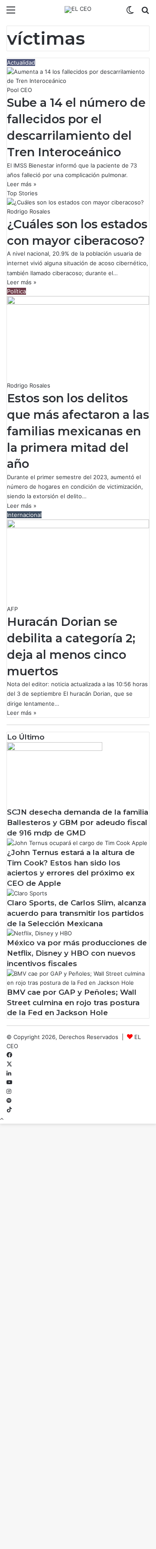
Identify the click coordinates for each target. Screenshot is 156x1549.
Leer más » (21, 184)
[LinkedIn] (8, 1073)
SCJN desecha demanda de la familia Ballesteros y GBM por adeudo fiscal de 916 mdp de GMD (77, 822)
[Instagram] (8, 1091)
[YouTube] (9, 1082)
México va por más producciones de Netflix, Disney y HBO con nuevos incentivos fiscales (77, 953)
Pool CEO (19, 89)
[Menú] (10, 13)
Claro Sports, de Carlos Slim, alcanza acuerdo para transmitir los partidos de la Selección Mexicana (76, 913)
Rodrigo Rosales (28, 211)
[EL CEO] (78, 9)
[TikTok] (9, 1109)
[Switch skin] (130, 13)
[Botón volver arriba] (1, 1118)
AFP (12, 608)
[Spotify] (8, 1100)
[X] (9, 1064)
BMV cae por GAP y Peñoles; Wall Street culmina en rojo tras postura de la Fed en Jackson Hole (73, 1002)
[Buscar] (145, 13)
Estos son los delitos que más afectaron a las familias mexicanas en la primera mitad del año (78, 431)
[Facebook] (9, 1055)
